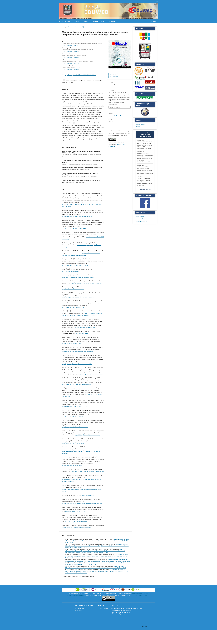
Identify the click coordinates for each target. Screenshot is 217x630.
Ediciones (78, 21)
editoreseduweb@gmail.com (75, 595)
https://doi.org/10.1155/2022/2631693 (76, 511)
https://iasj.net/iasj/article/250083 (71, 343)
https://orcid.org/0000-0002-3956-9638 (70, 57)
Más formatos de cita (115, 107)
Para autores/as (140, 219)
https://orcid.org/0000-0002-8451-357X (70, 45)
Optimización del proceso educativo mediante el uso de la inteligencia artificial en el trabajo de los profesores (97, 540)
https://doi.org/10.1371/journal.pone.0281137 (75, 427)
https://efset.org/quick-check (70, 271)
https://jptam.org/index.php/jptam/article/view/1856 (77, 364)
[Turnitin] (115, 591)
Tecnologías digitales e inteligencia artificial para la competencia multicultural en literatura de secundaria (97, 555)
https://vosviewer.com (88, 495)
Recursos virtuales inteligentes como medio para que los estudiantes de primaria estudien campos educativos (97, 560)
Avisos (102, 21)
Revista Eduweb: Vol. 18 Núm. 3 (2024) (76, 547)
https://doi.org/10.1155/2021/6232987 (76, 522)
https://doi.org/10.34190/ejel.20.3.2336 (73, 417)
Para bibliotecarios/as (141, 221)
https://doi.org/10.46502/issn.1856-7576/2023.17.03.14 (80, 75)
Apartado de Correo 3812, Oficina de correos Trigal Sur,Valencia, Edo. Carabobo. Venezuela (126, 609)
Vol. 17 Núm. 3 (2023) (78, 27)
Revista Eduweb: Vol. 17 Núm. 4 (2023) (76, 573)
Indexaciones (78, 610)
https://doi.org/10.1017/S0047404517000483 (87, 435)
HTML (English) (115, 76)
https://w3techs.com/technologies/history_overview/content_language (82, 503)
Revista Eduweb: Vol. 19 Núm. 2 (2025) (85, 564)
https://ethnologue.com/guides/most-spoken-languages (78, 277)
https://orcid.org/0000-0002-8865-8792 (70, 51)
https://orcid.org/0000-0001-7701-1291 (70, 63)
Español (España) (141, 124)
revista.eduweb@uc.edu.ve (140, 593)
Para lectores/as (140, 216)
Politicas (94, 21)
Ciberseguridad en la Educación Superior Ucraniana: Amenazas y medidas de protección (95, 567)
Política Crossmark (102, 608)
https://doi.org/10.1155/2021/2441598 (73, 307)
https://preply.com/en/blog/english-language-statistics (78, 297)
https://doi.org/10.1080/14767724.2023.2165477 (75, 265)
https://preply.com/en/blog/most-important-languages (77, 351)
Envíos (86, 21)
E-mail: (113, 612)
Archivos (69, 27)
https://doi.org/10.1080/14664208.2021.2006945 (75, 406)
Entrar (156, 1)
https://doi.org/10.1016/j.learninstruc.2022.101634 (76, 384)
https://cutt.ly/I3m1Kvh (81, 333)
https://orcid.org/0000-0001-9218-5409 (70, 69)
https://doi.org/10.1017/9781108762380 (73, 443)
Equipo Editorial (79, 608)
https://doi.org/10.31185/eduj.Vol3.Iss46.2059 (90, 374)
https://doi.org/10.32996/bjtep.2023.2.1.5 (86, 327)
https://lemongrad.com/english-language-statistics (76, 528)
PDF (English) (114, 74)
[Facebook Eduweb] (145, 208)
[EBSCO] (150, 89)
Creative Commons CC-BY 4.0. (141, 595)
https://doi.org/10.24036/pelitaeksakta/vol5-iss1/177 (77, 216)
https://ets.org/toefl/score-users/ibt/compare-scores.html (87, 471)
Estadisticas (110, 21)
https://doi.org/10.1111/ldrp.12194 (72, 465)
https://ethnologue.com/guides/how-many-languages (86, 283)
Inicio (60, 21)
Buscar (154, 21)
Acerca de (68, 21)
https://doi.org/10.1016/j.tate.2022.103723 (74, 229)
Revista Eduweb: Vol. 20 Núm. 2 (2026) (97, 552)
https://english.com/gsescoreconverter (73, 289)
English (138, 126)
